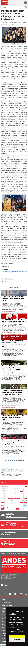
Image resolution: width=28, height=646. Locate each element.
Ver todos (24, 526)
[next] (26, 486)
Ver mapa (17, 577)
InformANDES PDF (5, 601)
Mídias (3, 624)
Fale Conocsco (5, 641)
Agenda (4, 633)
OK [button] (17, 636)
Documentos (5, 617)
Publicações (4, 604)
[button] (2, 478)
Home (3, 599)
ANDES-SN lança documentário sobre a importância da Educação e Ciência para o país (13, 471)
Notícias (4, 635)
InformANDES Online (6, 602)
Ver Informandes (23, 536)
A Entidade (4, 608)
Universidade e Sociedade (7, 605)
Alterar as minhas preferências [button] (16, 640)
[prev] (25, 486)
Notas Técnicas (5, 638)
